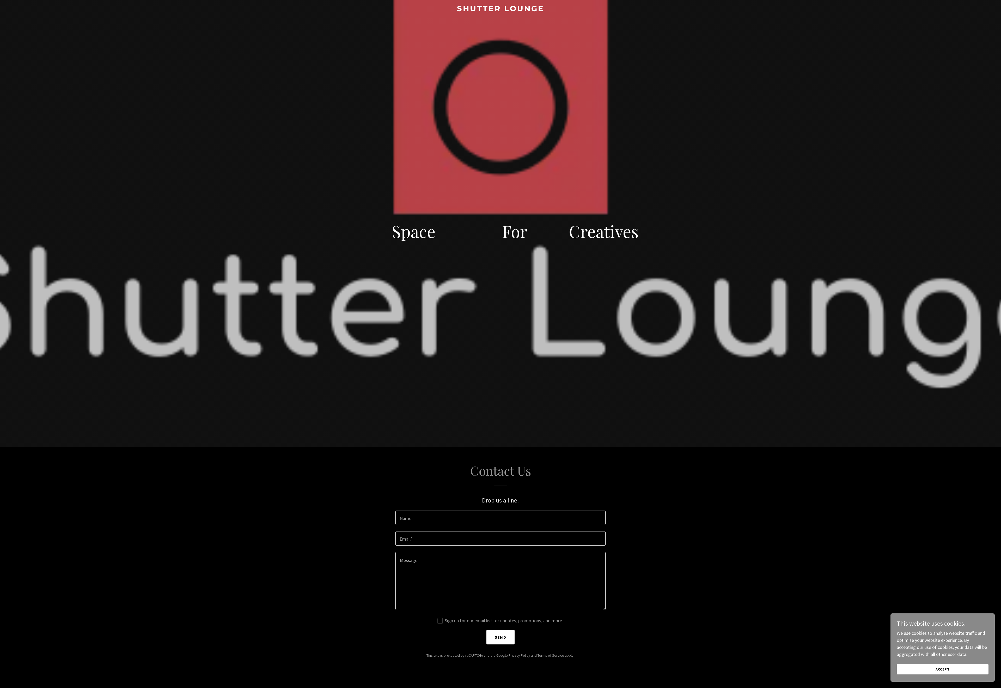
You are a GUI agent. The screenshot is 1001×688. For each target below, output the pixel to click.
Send (500, 637)
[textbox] (500, 518)
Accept (943, 669)
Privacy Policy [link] (519, 655)
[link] (500, 10)
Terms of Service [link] (551, 655)
